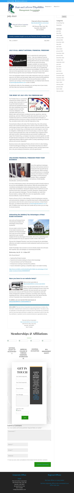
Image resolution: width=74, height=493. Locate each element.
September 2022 (60, 80)
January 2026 (59, 40)
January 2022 (59, 86)
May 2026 (58, 33)
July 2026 (58, 31)
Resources (48, 6)
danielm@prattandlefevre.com (18, 82)
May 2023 (58, 69)
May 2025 (58, 44)
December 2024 (60, 53)
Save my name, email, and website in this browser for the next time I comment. (28, 460)
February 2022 (59, 84)
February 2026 (59, 37)
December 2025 (60, 42)
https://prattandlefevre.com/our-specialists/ (34, 284)
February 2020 (59, 91)
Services (40, 6)
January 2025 (59, 51)
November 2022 (60, 77)
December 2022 (60, 75)
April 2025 (58, 46)
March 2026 (59, 35)
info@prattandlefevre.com (36, 398)
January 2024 (59, 55)
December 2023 (60, 57)
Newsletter (59, 25)
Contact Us (35, 11)
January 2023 (59, 73)
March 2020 (59, 89)
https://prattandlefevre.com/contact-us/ (29, 322)
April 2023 (58, 71)
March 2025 (59, 49)
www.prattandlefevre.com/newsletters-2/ (20, 301)
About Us (56, 6)
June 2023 (58, 66)
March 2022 (59, 82)
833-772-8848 (36, 395)
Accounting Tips (60, 23)
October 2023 (59, 60)
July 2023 (58, 64)
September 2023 (60, 62)
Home (34, 6)
